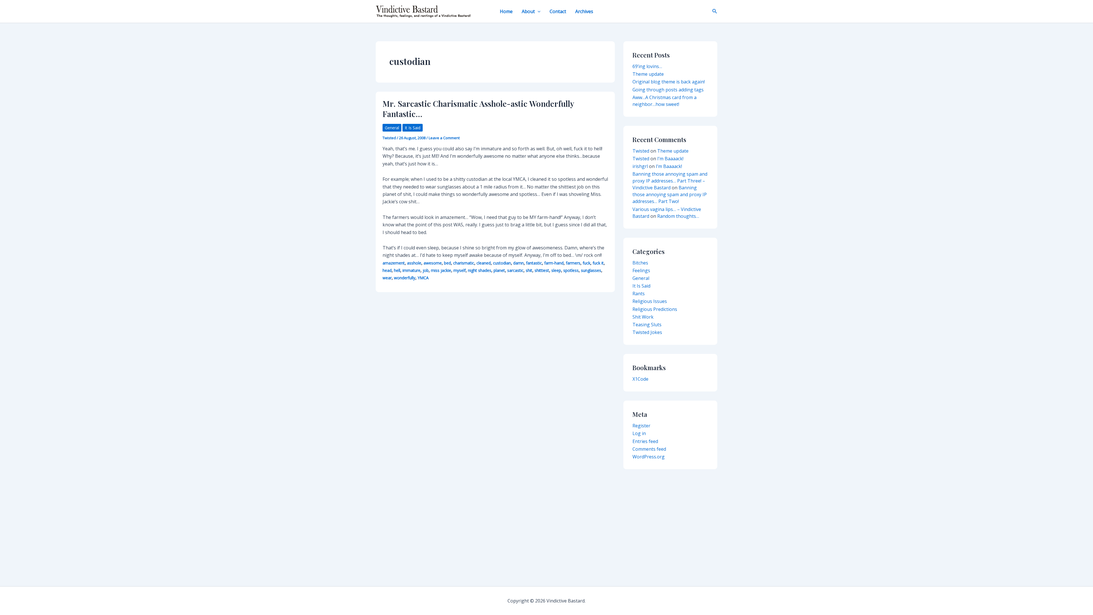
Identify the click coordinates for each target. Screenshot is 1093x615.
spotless (571, 270)
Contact (558, 11)
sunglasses (591, 270)
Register (641, 426)
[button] (538, 11)
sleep (556, 270)
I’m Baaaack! (670, 158)
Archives (584, 11)
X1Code (640, 379)
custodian (502, 263)
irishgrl (640, 166)
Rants (638, 293)
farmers (573, 263)
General (392, 127)
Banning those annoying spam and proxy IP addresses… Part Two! (669, 194)
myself (459, 270)
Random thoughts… (678, 216)
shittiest (542, 270)
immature (411, 270)
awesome (433, 263)
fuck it (598, 263)
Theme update (648, 74)
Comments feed (649, 449)
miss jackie (441, 270)
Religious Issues (649, 301)
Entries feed (645, 441)
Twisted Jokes (647, 332)
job (426, 270)
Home (506, 11)
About (528, 11)
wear (387, 277)
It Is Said (412, 127)
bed (447, 263)
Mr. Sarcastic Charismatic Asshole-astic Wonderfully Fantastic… (478, 108)
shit (529, 270)
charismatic (463, 263)
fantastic (534, 263)
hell (397, 270)
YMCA (423, 277)
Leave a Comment (444, 137)
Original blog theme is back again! (668, 82)
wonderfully (404, 277)
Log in (639, 433)
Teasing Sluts (646, 324)
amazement (394, 263)
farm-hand (554, 263)
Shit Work (643, 317)
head (387, 270)
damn (518, 263)
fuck (586, 263)
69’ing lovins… (647, 66)
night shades (479, 270)
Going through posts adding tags (668, 90)
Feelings (641, 270)
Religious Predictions (654, 309)
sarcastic (515, 270)
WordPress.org (648, 457)
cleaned (483, 263)
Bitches (640, 263)
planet (499, 270)
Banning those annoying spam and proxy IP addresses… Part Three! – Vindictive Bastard (669, 181)
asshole (414, 263)
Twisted (640, 151)
